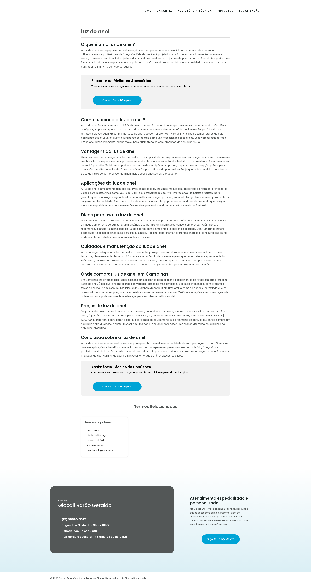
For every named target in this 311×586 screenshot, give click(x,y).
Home (147, 10)
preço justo (93, 430)
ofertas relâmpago (97, 435)
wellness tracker (95, 445)
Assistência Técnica (195, 10)
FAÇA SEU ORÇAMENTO (221, 539)
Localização (249, 10)
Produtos (225, 10)
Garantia (164, 10)
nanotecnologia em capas (101, 450)
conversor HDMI (95, 440)
